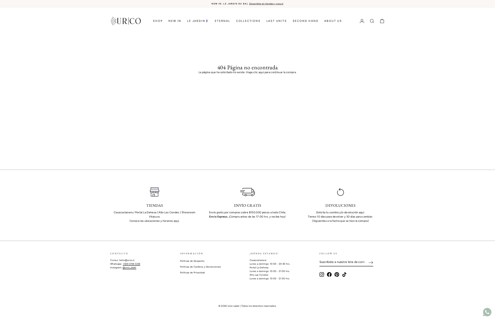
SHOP (158, 21)
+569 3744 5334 (131, 264)
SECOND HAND (306, 21)
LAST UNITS (276, 21)
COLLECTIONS (248, 21)
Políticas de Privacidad (192, 272)
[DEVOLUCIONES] (340, 192)
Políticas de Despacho (192, 261)
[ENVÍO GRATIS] (247, 192)
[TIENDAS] (154, 192)
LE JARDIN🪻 (198, 21)
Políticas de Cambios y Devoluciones (200, 266)
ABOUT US (333, 21)
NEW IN (174, 21)
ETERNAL (222, 21)
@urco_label (129, 267)
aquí (261, 72)
